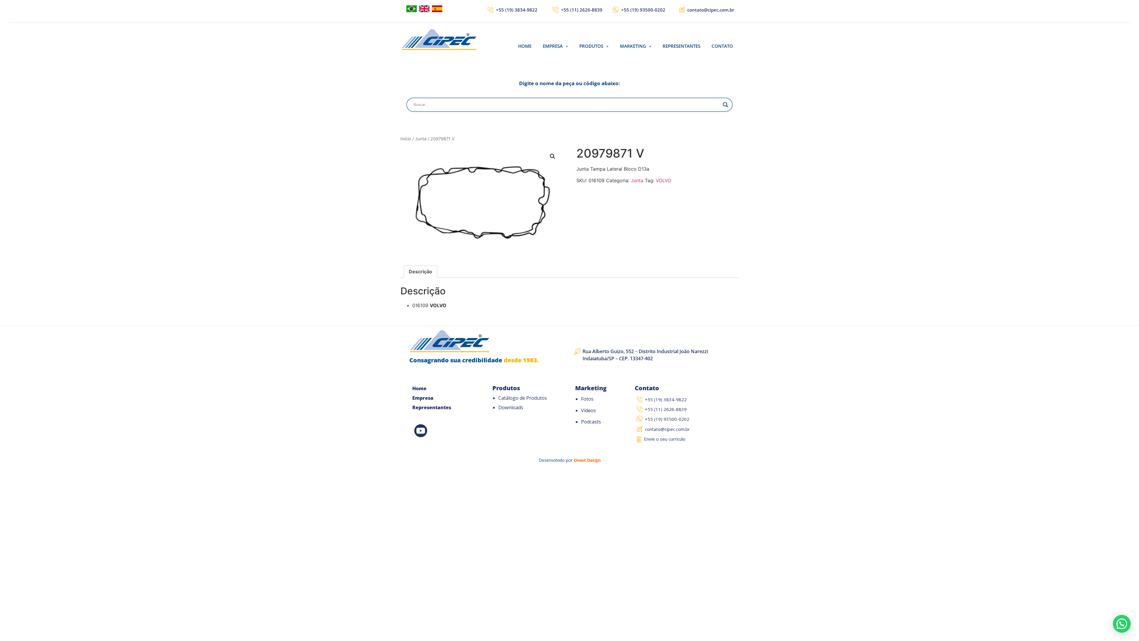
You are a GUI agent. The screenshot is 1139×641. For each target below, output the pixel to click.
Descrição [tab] (420, 272)
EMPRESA (553, 46)
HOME (525, 46)
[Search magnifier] (725, 105)
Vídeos (588, 410)
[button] (555, 46)
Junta (421, 139)
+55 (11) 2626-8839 (581, 10)
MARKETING (633, 46)
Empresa (422, 398)
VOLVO (663, 180)
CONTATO (722, 46)
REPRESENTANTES (681, 46)
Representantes (431, 407)
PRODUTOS (591, 46)
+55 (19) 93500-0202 (643, 10)
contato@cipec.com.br (710, 10)
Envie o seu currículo (664, 439)
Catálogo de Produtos (522, 398)
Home (419, 388)
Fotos (587, 399)
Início (405, 139)
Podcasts (591, 421)
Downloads (510, 407)
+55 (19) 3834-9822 (516, 10)
